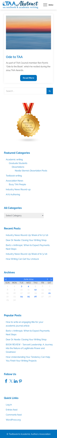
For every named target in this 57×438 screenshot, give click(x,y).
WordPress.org (13, 420)
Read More (28, 79)
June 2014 (28, 279)
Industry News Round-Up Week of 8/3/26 (26, 254)
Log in (9, 404)
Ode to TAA (14, 57)
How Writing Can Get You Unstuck (22, 259)
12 (35, 289)
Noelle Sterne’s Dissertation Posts (31, 170)
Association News (14, 180)
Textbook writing (14, 175)
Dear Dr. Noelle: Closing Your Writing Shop (26, 240)
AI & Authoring (13, 194)
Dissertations (18, 167)
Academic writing (14, 159)
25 (28, 296)
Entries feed (11, 409)
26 (35, 296)
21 (49, 293)
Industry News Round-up (18, 189)
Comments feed (14, 414)
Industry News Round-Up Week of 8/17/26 (27, 235)
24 (21, 296)
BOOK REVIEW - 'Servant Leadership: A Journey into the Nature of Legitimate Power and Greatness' (29, 348)
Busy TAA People (17, 184)
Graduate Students (18, 163)
